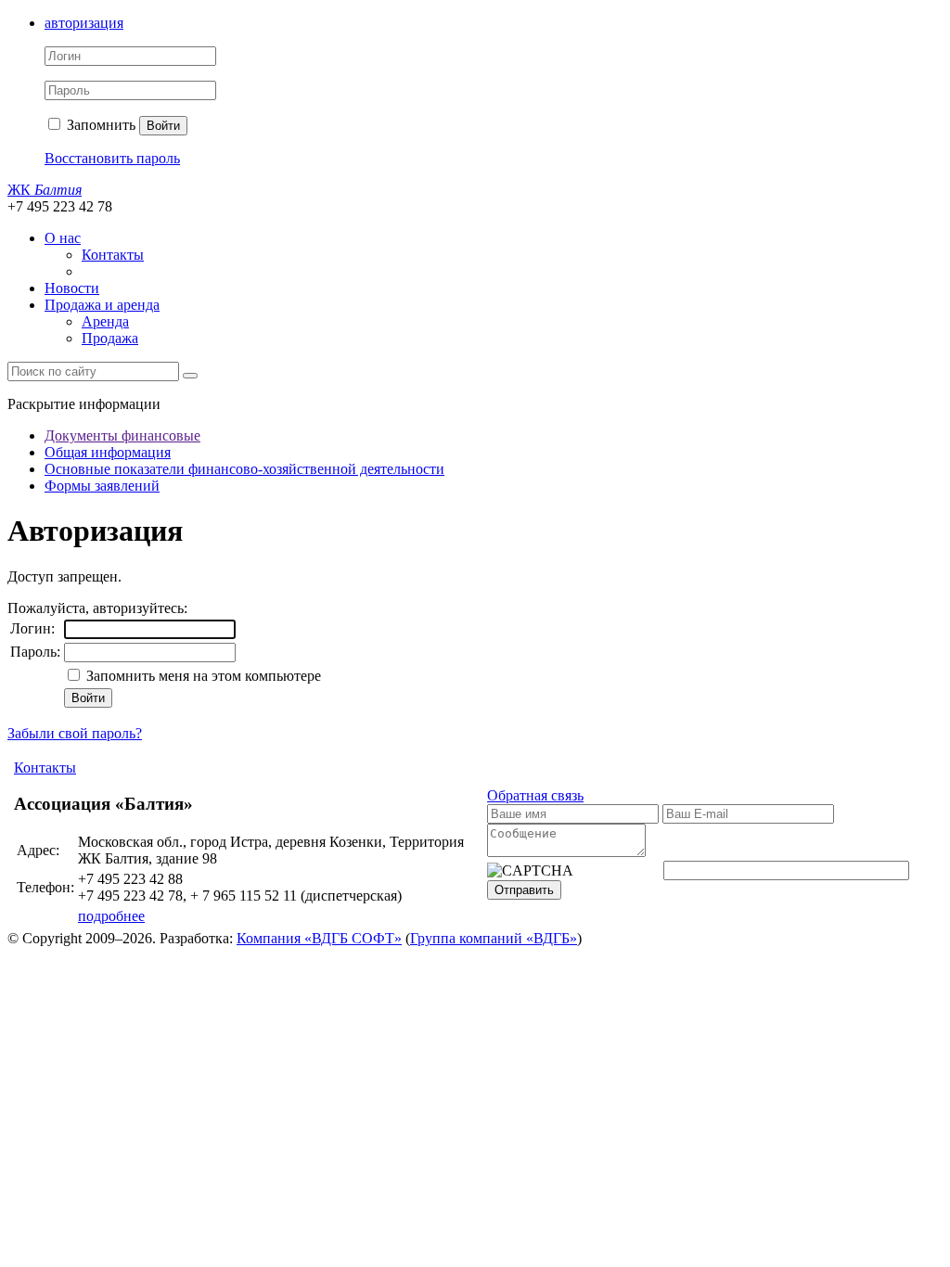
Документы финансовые (122, 435)
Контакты (113, 254)
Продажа (110, 338)
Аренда (105, 321)
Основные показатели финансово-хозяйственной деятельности (244, 469)
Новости (72, 288)
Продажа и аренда (102, 305)
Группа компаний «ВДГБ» (493, 938)
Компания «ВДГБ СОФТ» (319, 938)
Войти (163, 126)
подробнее (111, 916)
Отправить (524, 890)
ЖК (44, 190)
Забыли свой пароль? (74, 733)
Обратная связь (535, 795)
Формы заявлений (102, 485)
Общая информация (108, 452)
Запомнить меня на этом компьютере (202, 676)
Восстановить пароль (112, 158)
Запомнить (99, 125)
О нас (63, 238)
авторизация (84, 23)
